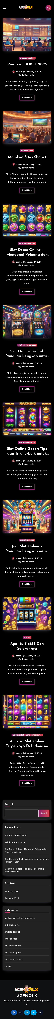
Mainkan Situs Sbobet (27, 157)
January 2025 (12, 898)
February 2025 (12, 891)
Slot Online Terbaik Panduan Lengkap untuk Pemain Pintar (27, 356)
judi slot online (27, 540)
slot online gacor (27, 442)
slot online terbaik (27, 345)
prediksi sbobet (27, 58)
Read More (27, 97)
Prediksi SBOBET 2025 (27, 64)
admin (19, 72)
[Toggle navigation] (5, 7)
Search (9, 804)
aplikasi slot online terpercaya (27, 735)
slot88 (27, 637)
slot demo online (27, 243)
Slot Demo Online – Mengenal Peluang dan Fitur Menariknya (27, 254)
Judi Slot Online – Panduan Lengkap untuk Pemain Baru (27, 551)
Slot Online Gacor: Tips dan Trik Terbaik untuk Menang (27, 453)
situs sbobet (27, 151)
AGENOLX (27, 996)
